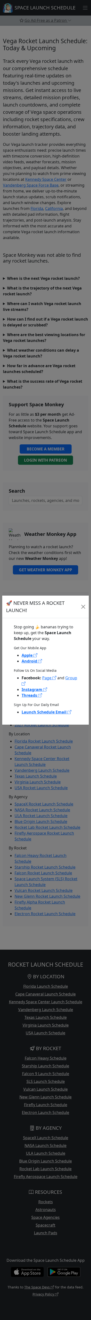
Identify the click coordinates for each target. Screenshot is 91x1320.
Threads (30, 695)
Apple (27, 655)
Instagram (32, 689)
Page (47, 678)
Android (30, 661)
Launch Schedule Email (44, 712)
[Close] (83, 607)
